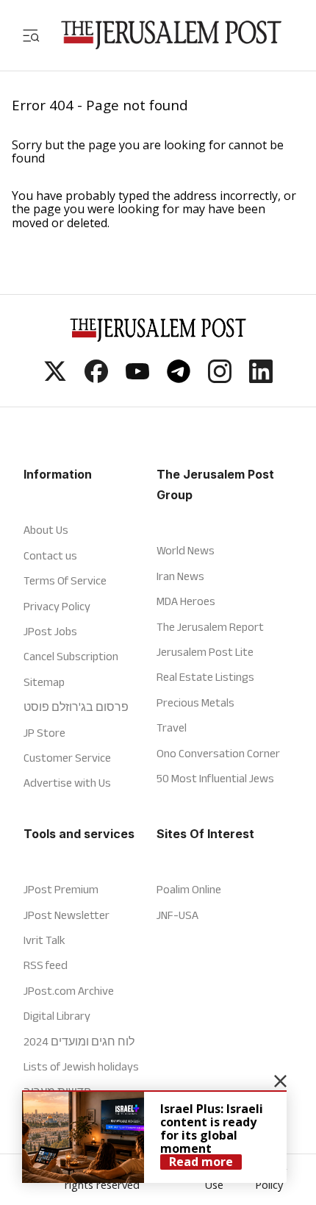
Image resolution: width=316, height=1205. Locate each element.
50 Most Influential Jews (215, 778)
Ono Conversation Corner (218, 753)
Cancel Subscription (71, 656)
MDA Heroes (186, 601)
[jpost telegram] (178, 379)
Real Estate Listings (205, 677)
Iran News (180, 576)
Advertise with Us (67, 782)
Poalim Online (189, 889)
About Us (46, 529)
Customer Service (67, 757)
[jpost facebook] (96, 379)
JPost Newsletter (66, 915)
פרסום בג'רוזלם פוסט (76, 707)
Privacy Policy (57, 606)
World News (186, 550)
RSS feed (46, 965)
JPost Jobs (50, 631)
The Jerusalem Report (210, 627)
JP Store (44, 732)
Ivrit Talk (44, 940)
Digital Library (57, 1015)
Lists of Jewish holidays (81, 1066)
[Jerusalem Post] (171, 35)
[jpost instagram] (219, 379)
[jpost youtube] (137, 379)
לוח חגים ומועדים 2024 (79, 1041)
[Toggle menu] (31, 35)
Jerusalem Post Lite (205, 652)
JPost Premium (61, 889)
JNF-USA (177, 915)
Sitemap (44, 682)
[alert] (154, 1136)
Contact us (50, 555)
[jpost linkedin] (261, 379)
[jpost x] (55, 379)
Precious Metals (195, 702)
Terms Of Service (65, 580)
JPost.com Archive (69, 990)
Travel (172, 727)
